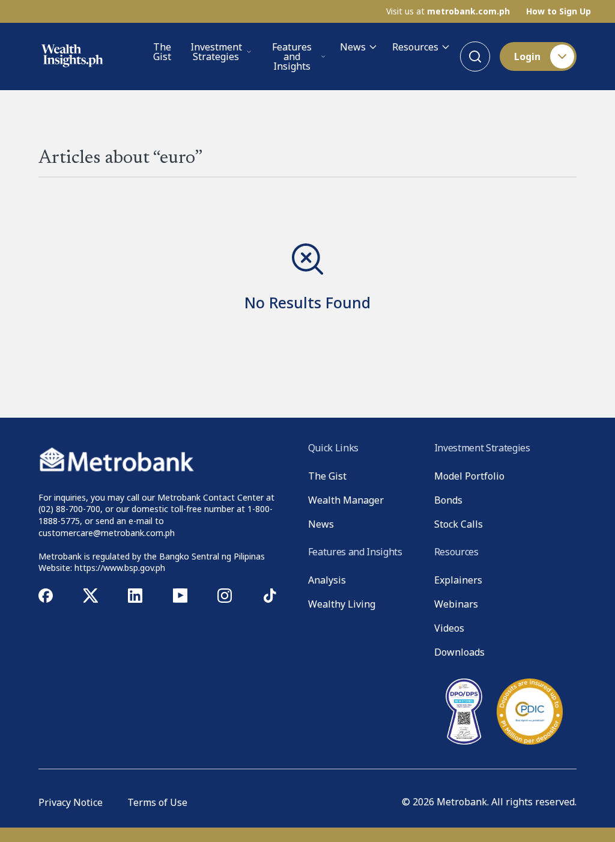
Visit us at (448, 11)
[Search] (475, 56)
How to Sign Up (558, 11)
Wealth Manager (346, 500)
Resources (415, 47)
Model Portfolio (469, 476)
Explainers (458, 580)
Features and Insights (292, 56)
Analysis (327, 580)
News (353, 47)
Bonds (448, 500)
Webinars (456, 604)
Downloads (459, 652)
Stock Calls (458, 524)
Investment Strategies (216, 51)
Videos (449, 628)
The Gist (162, 52)
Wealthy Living (341, 604)
